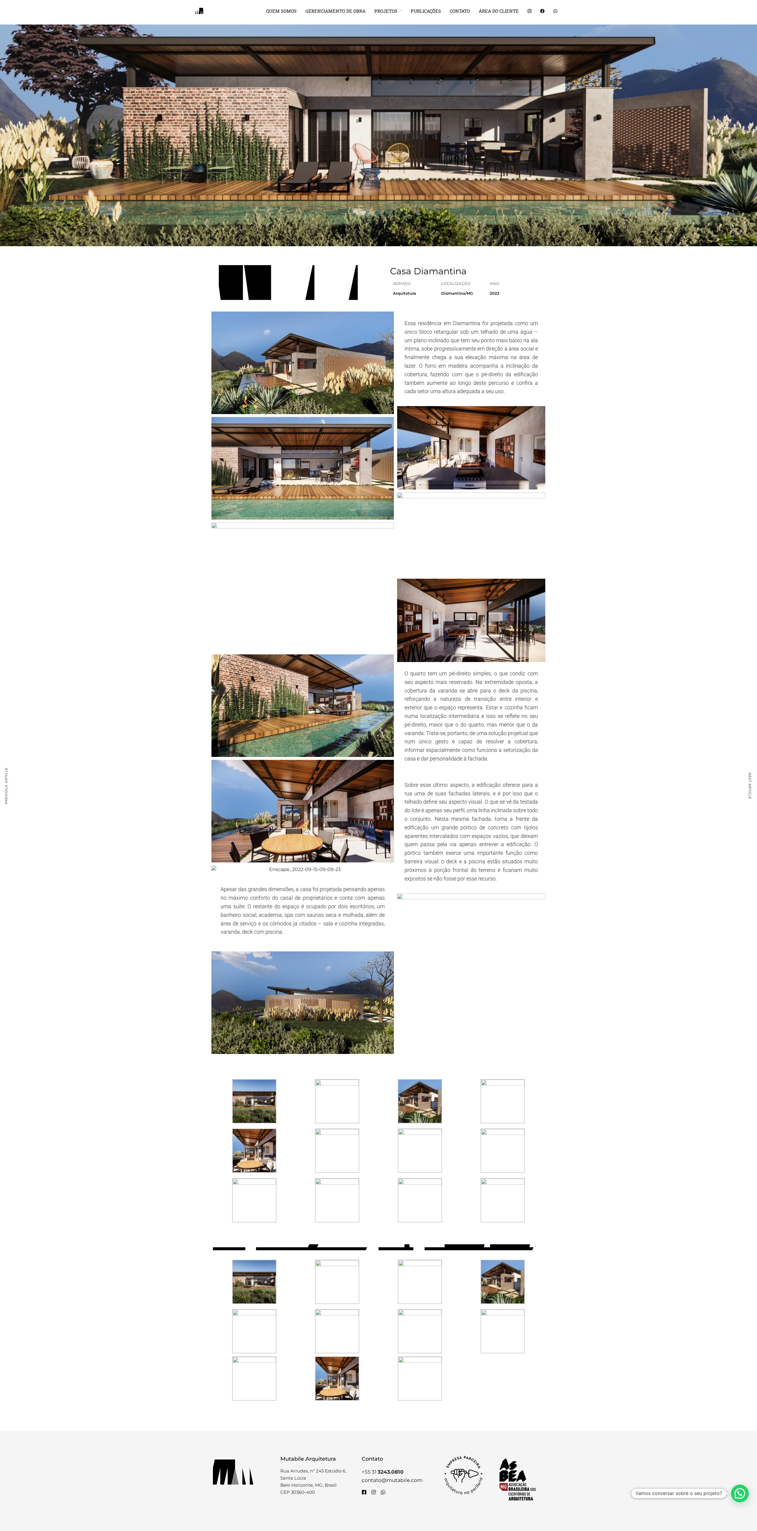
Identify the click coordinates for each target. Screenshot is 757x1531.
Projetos (385, 11)
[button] (740, 1493)
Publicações (426, 11)
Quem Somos (281, 11)
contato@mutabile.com (392, 1480)
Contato (460, 11)
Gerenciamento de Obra (335, 11)
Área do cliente (499, 11)
